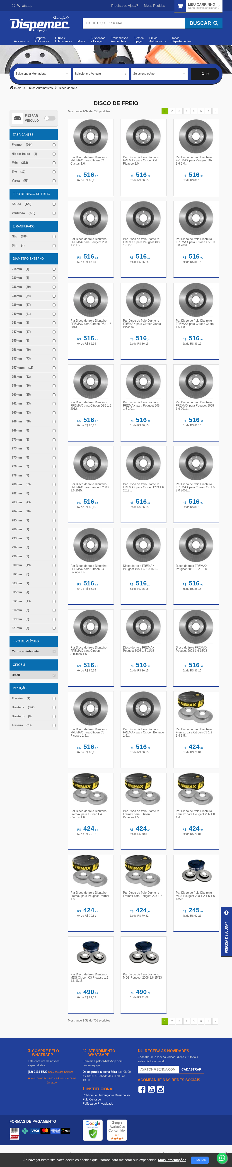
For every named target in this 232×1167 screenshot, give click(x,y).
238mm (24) (21, 296)
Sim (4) (18, 245)
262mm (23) (21, 403)
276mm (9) (20, 466)
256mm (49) (21, 349)
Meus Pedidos (154, 5)
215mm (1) (20, 269)
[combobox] (42, 74)
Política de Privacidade (98, 1103)
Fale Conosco (92, 1099)
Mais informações (172, 1160)
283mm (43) (21, 502)
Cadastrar (191, 1069)
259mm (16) (21, 385)
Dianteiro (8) (21, 716)
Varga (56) (20, 180)
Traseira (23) (21, 725)
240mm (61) (21, 314)
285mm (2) (20, 520)
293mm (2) (20, 538)
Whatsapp (24, 5)
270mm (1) (20, 439)
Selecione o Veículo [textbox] (88, 73)
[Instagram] (160, 1089)
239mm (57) (21, 304)
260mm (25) (21, 394)
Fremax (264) (22, 144)
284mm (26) (21, 511)
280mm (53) (21, 484)
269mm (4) (20, 430)
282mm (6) (20, 493)
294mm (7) (20, 547)
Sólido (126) (21, 204)
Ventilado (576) (23, 213)
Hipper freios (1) (24, 153)
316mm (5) (20, 610)
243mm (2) (20, 322)
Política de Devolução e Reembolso (106, 1095)
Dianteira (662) (23, 707)
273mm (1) (20, 448)
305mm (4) (20, 592)
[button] (226, 932)
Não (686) (19, 236)
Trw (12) (18, 171)
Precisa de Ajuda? (124, 5)
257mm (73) (21, 358)
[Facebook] (142, 1089)
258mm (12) (21, 376)
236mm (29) (21, 287)
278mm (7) (20, 475)
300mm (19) (21, 565)
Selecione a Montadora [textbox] (30, 73)
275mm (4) (20, 457)
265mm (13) (21, 412)
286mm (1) (20, 529)
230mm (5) (20, 277)
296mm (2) (20, 556)
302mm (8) (20, 574)
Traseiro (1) (21, 698)
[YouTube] (151, 1089)
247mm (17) (21, 331)
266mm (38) (21, 421)
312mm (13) (21, 601)
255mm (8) (20, 340)
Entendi (200, 1160)
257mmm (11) (22, 367)
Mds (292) (20, 162)
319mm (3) (20, 619)
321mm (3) (20, 628)
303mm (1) (20, 583)
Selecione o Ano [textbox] (144, 73)
